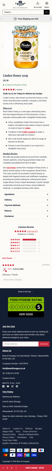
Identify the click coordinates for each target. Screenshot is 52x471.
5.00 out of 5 (32, 231)
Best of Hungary (23, 461)
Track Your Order (10, 440)
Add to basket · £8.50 (35, 468)
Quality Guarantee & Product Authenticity (20, 443)
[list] (26, 47)
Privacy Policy (8, 437)
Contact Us (18, 428)
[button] (9, 90)
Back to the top (24, 292)
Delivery (29, 428)
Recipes (38, 428)
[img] (8, 265)
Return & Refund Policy (29, 434)
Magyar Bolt (7, 431)
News (18, 431)
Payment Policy (9, 434)
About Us (6, 428)
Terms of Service (30, 431)
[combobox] (26, 12)
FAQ (31, 437)
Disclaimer (22, 437)
